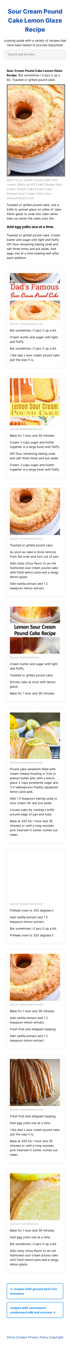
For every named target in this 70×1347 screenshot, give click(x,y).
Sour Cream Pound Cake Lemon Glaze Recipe (35, 20)
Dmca (11, 1337)
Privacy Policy (38, 1337)
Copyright (56, 1337)
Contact (21, 1337)
